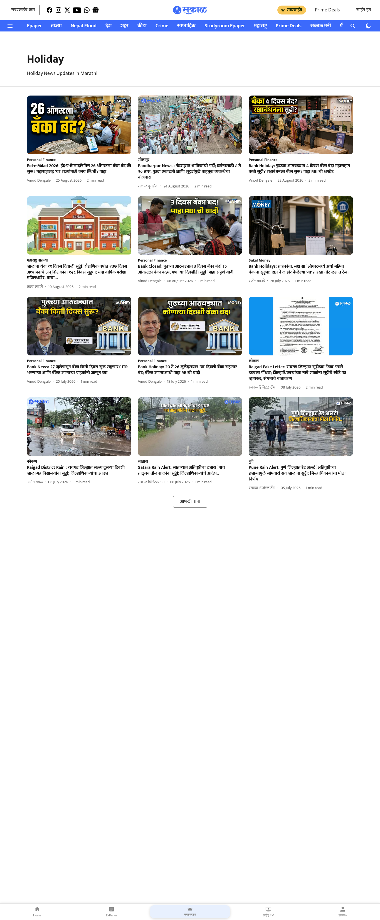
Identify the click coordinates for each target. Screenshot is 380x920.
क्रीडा (142, 26)
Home (37, 915)
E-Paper (111, 915)
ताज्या (56, 26)
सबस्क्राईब (294, 9)
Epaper (34, 26)
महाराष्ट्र (260, 26)
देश (108, 26)
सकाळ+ (343, 915)
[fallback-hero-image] (79, 125)
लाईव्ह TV (268, 915)
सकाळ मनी (320, 26)
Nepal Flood (84, 26)
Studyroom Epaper (224, 26)
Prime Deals (327, 10)
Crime (162, 26)
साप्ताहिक (186, 26)
